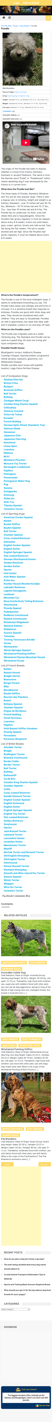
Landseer (9, 594)
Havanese (9, 432)
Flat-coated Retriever (16, 555)
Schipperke (10, 491)
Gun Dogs (8, 1045)
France (17, 92)
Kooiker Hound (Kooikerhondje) (22, 583)
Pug (6, 484)
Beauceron (10, 679)
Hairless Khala (12, 428)
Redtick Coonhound (15, 618)
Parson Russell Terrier (16, 866)
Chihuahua (10, 407)
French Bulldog (12, 421)
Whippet (9, 883)
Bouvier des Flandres (16, 697)
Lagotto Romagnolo (15, 590)
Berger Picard (11, 683)
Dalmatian (9, 541)
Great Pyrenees (13, 717)
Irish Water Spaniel (14, 576)
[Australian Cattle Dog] (26, 938)
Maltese (8, 453)
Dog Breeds (37, 962)
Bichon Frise (11, 383)
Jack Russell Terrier (15, 831)
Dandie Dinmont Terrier (17, 796)
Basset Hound (12, 672)
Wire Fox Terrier (13, 887)
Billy (6, 686)
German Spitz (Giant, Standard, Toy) (24, 425)
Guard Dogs (10, 1135)
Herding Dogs (11, 968)
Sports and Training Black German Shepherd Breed (27, 1284)
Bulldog (8, 397)
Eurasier (8, 418)
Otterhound (10, 604)
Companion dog (23, 96)
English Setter (12, 548)
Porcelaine (10, 735)
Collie (7, 789)
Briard (7, 700)
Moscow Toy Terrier (15, 463)
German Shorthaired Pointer (20, 559)
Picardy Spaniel (12, 608)
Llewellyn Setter (13, 841)
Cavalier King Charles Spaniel (21, 404)
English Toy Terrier (14, 813)
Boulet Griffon (12, 524)
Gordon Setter (12, 566)
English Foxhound (14, 803)
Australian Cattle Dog (13, 972)
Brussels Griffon (13, 390)
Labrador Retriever (14, 587)
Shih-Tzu (9, 502)
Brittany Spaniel (13, 704)
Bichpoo (8, 386)
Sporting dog (12, 96)
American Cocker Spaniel (18, 517)
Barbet (7, 520)
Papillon (8, 470)
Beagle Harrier (12, 676)
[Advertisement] (26, 266)
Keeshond (9, 442)
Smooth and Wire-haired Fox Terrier (24, 873)
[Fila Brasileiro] (26, 1097)
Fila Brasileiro (8, 1138)
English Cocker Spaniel (17, 545)
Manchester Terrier (15, 845)
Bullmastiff (10, 775)
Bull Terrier (10, 393)
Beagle (8, 750)
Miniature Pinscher (14, 460)
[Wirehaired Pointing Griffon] (26, 1014)
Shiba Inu (9, 498)
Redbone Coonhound (16, 615)
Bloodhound (11, 690)
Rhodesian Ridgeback (16, 622)
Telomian (9, 636)
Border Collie (11, 761)
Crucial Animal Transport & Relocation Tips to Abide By (24, 1276)
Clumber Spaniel (13, 534)
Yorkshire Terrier (13, 509)
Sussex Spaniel (12, 632)
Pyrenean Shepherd (15, 739)
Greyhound (10, 824)
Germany (23, 92)
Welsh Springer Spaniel (17, 650)
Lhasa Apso (10, 446)
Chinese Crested (13, 411)
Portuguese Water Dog (17, 481)
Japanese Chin (12, 435)
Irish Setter (10, 573)
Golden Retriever (13, 562)
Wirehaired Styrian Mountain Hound (24, 657)
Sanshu (8, 488)
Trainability (7, 111)
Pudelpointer (11, 611)
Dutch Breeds (31, 1039)
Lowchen (9, 449)
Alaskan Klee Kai (13, 379)
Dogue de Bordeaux (15, 710)
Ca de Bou (9, 778)
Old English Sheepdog (16, 855)
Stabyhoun (10, 629)
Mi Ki (6, 456)
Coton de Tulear (13, 414)
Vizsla (7, 643)
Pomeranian (10, 477)
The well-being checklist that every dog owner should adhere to (25, 1266)
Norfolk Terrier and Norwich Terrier (24, 852)
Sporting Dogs (30, 1045)
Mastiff (8, 848)
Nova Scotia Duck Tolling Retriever (24, 601)
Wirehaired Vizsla (14, 660)
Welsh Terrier (11, 880)
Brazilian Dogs (12, 1129)
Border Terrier (12, 764)
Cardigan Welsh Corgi (16, 400)
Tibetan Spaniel (13, 505)
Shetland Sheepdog (15, 869)
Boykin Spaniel (12, 527)
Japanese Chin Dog (15, 439)
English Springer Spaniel (18, 552)
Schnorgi (9, 495)
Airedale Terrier (13, 747)
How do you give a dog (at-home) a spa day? (24, 1259)
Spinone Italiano (13, 625)
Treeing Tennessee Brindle (19, 639)
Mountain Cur (11, 597)
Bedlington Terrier (14, 754)
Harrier (8, 569)
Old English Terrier (14, 859)
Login (16, 2)
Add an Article (31, 2)
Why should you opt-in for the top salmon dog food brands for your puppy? (27, 1292)
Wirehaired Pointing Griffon (19, 653)
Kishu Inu (9, 580)
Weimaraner (11, 646)
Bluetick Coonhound (15, 757)
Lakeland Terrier (13, 834)
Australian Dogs (13, 962)
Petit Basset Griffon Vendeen (20, 728)
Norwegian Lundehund (17, 467)
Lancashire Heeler (14, 838)
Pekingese (10, 474)
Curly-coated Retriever (17, 538)
